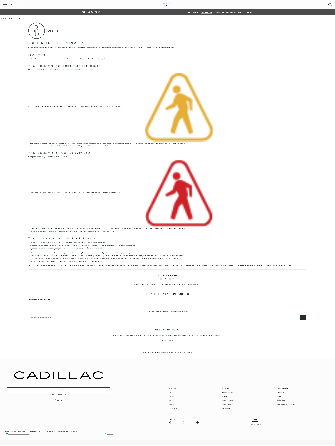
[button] (94, 48)
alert (94, 48)
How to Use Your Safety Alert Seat (39, 300)
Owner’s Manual (50, 259)
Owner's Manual (187, 352)
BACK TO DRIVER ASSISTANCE (11, 19)
